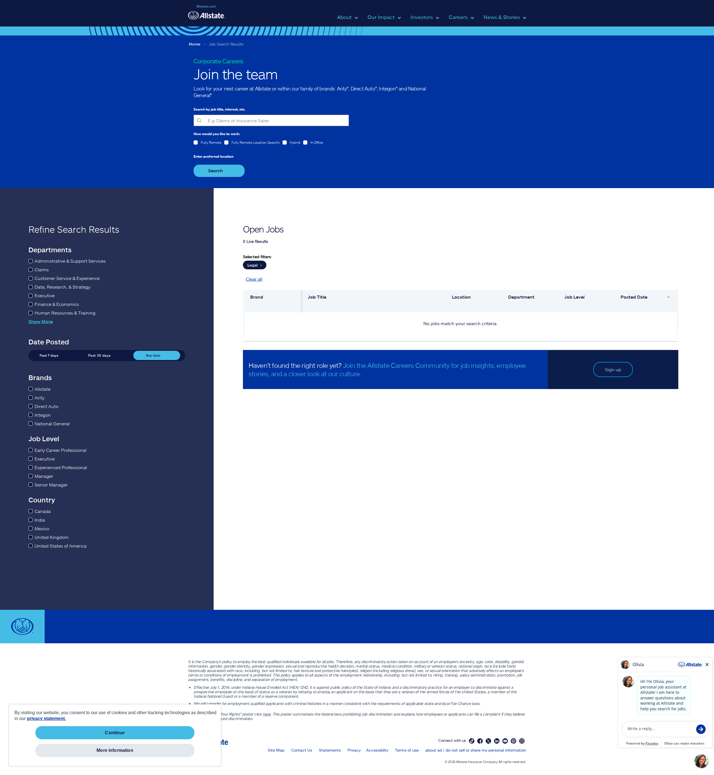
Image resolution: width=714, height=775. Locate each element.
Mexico (42, 528)
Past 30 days (99, 355)
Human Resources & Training (65, 312)
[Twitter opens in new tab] (488, 741)
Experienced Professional (61, 467)
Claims (42, 269)
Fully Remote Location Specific (255, 142)
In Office (316, 142)
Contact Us (301, 750)
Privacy (354, 750)
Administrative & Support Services (70, 260)
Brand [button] (256, 296)
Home (194, 44)
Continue (115, 732)
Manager (44, 476)
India (40, 519)
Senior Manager (51, 484)
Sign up (613, 369)
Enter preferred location (213, 156)
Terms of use (407, 750)
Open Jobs (263, 229)
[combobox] (271, 120)
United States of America (60, 545)
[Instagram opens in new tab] (522, 741)
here (266, 714)
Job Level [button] (574, 296)
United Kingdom (52, 537)
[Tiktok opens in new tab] (471, 741)
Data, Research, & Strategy (62, 286)
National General (52, 423)
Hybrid (295, 142)
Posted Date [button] (634, 296)
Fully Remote (211, 142)
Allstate (42, 389)
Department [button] (521, 296)
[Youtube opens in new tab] (505, 741)
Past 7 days (49, 355)
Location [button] (461, 296)
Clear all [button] (254, 279)
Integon (43, 415)
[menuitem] (344, 20)
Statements (330, 750)
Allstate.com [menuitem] (206, 6)
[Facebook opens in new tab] (480, 741)
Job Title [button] (317, 296)
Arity (39, 397)
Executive (45, 295)
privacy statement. (46, 718)
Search (215, 170)
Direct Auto (46, 406)
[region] (115, 735)
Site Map (276, 750)
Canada (43, 511)
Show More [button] (40, 321)
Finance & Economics (57, 304)
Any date (153, 355)
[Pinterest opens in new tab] (513, 741)
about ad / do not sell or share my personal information (475, 750)
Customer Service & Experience (67, 278)
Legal (254, 265)
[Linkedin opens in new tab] (497, 741)
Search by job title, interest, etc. (219, 109)
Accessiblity (377, 750)
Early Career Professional (60, 450)
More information (115, 750)
